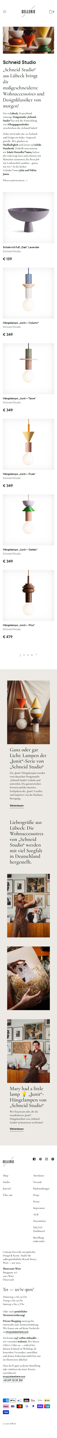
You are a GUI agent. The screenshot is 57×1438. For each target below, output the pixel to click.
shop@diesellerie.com (17, 1332)
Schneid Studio (12, 251)
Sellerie (13, 1423)
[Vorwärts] (36, 654)
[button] (51, 12)
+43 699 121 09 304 (13, 1380)
